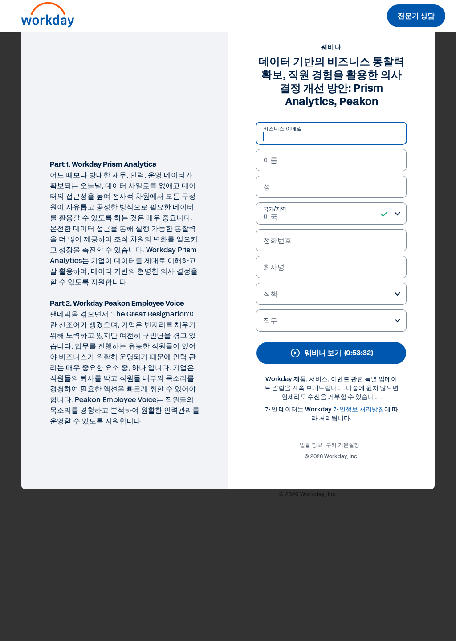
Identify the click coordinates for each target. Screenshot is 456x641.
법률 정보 (311, 444)
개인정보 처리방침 (358, 409)
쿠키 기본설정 (342, 444)
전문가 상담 (416, 16)
